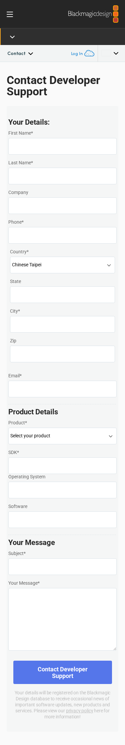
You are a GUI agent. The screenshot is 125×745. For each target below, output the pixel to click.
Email (15, 375)
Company (18, 192)
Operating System (26, 476)
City (15, 311)
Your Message (24, 583)
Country (19, 251)
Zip (13, 340)
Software (17, 506)
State (15, 281)
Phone (16, 222)
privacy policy (79, 710)
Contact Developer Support (63, 672)
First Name (20, 133)
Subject (17, 553)
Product (17, 422)
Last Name (20, 162)
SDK (13, 452)
